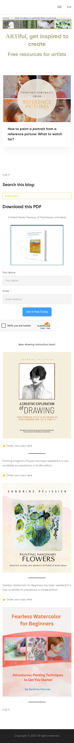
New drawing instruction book (37, 344)
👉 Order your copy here (17, 446)
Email (6, 291)
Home (6, 18)
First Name (9, 272)
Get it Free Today (37, 312)
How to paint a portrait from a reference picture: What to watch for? (35, 134)
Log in (6, 174)
